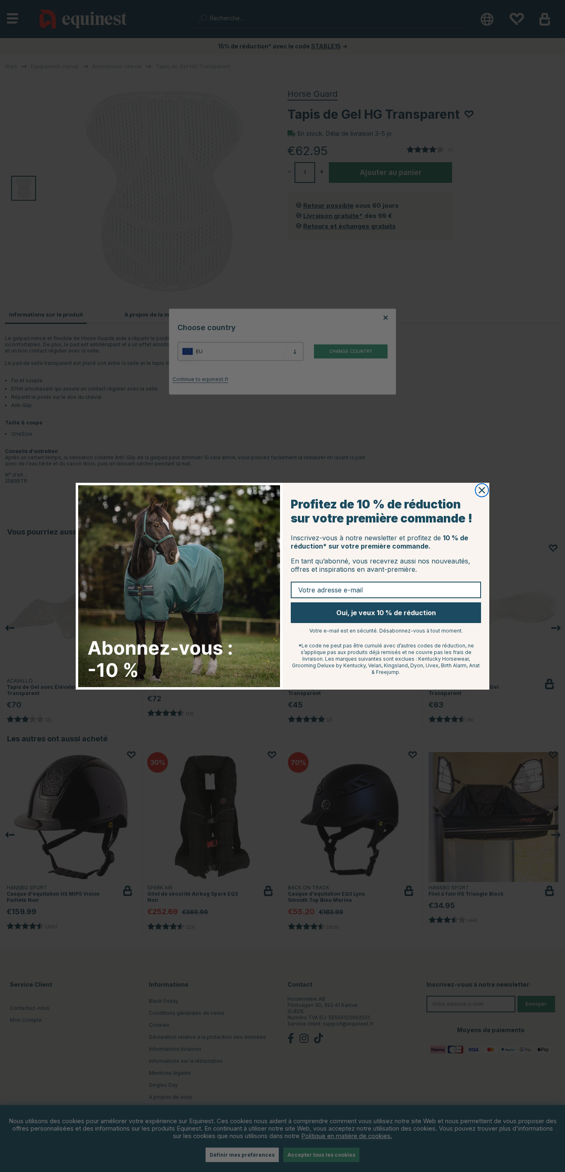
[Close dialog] (481, 490)
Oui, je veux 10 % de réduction (386, 613)
